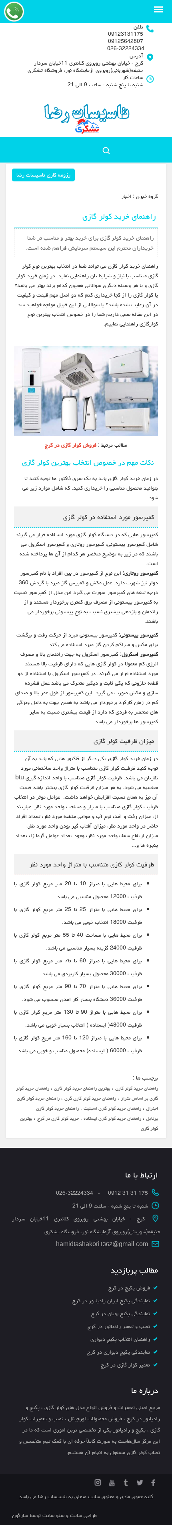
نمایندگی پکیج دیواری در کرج (118, 1352)
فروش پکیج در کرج (129, 1288)
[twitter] (139, 1481)
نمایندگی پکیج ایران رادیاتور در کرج (111, 1300)
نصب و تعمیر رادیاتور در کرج (119, 1326)
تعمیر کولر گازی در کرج (125, 1365)
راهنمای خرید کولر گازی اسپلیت (112, 1108)
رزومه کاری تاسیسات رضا (43, 175)
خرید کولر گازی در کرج (58, 1118)
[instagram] (98, 1481)
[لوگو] (86, 114)
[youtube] (111, 1481)
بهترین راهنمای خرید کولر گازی (82, 1088)
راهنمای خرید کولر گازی (136, 1088)
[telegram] (125, 1481)
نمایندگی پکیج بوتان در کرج (120, 1313)
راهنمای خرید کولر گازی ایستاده (112, 1118)
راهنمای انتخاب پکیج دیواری (120, 1339)
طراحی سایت (82, 1515)
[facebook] (153, 1481)
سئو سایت (53, 1515)
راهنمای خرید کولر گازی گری (90, 1098)
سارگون (21, 1515)
